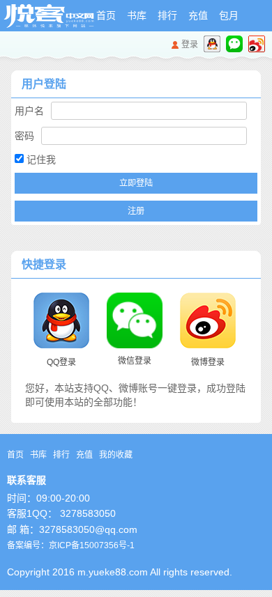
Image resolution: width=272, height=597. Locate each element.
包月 (229, 15)
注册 (136, 211)
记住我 (40, 159)
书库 (136, 15)
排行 (167, 15)
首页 (106, 15)
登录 (189, 44)
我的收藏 (116, 455)
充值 (198, 15)
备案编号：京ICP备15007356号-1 (71, 545)
